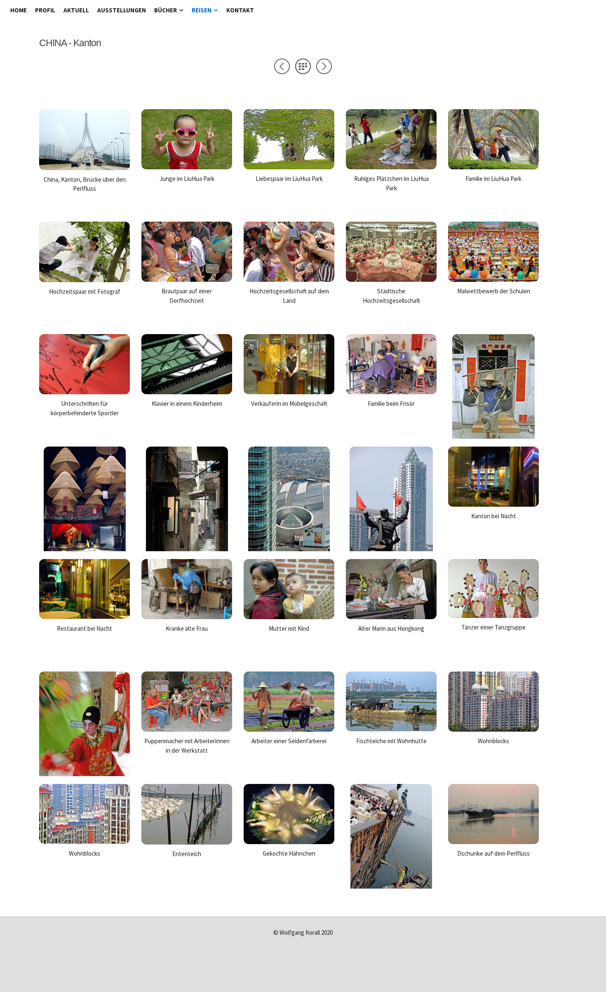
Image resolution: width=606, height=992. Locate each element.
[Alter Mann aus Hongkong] (391, 616)
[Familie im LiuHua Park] (493, 166)
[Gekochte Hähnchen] (289, 841)
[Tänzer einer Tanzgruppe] (493, 615)
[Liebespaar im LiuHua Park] (289, 166)
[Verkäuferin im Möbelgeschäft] (289, 391)
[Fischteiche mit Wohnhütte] (391, 728)
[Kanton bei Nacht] (493, 504)
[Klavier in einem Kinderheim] (186, 391)
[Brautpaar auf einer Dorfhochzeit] (186, 279)
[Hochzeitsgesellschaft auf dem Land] (289, 279)
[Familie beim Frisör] (391, 391)
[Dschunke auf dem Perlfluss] (493, 841)
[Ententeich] (186, 842)
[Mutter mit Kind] (289, 616)
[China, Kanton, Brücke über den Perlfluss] (84, 167)
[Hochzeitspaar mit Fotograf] (84, 279)
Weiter (324, 66)
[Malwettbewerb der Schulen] (493, 279)
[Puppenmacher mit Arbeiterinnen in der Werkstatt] (186, 729)
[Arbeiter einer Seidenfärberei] (289, 729)
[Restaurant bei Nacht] (84, 616)
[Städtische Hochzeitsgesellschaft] (391, 279)
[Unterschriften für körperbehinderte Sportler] (84, 391)
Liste (303, 66)
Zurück (282, 66)
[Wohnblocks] (493, 729)
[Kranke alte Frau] (186, 616)
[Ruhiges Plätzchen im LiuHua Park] (391, 166)
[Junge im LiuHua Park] (186, 166)
